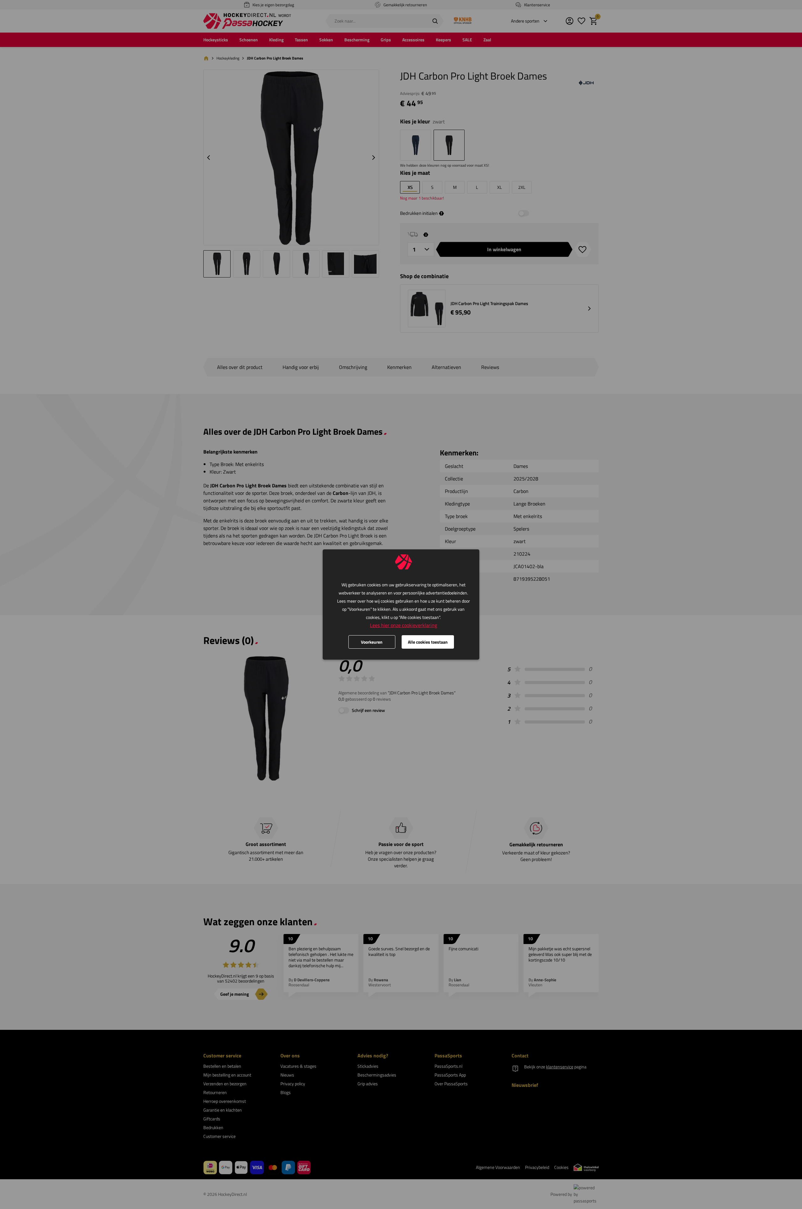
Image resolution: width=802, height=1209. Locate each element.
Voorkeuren (372, 642)
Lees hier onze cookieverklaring (403, 625)
